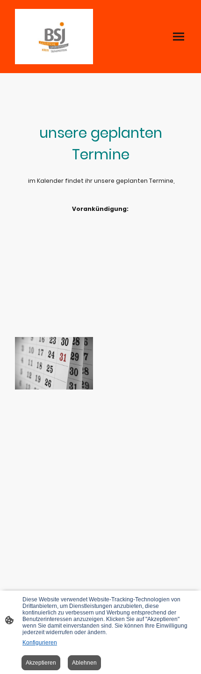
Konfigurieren (39, 642)
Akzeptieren (41, 662)
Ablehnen (84, 662)
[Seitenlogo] (54, 36)
